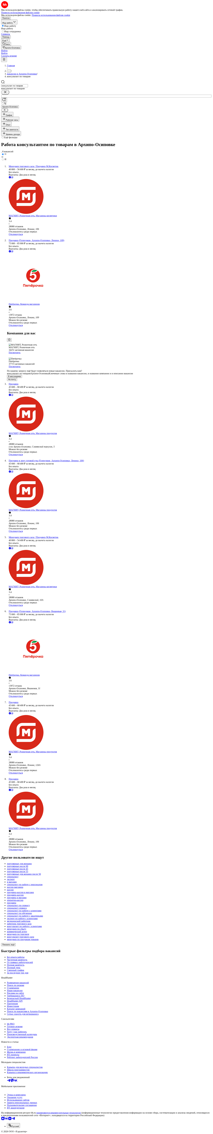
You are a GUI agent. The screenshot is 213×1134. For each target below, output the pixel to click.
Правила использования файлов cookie (51, 15)
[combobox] (14, 85)
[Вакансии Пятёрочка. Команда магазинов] (109, 278)
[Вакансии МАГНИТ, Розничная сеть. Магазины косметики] (109, 196)
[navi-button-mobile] (4, 59)
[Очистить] (5, 92)
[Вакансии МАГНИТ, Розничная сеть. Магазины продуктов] (109, 414)
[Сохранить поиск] (4, 100)
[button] (4, 50)
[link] (6, 44)
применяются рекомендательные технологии (58, 1112)
